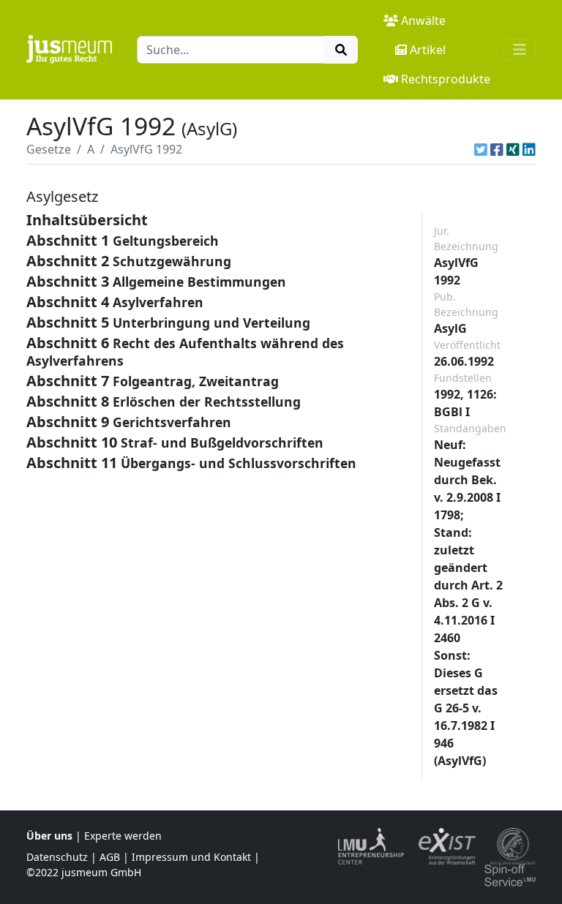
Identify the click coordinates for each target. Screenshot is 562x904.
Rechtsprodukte (445, 79)
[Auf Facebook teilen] (496, 149)
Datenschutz (57, 857)
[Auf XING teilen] (513, 149)
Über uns (49, 836)
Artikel (428, 50)
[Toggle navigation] (519, 50)
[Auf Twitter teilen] (480, 149)
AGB (110, 857)
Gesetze (48, 149)
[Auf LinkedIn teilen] (529, 149)
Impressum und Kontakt (191, 857)
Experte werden (123, 836)
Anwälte (423, 20)
